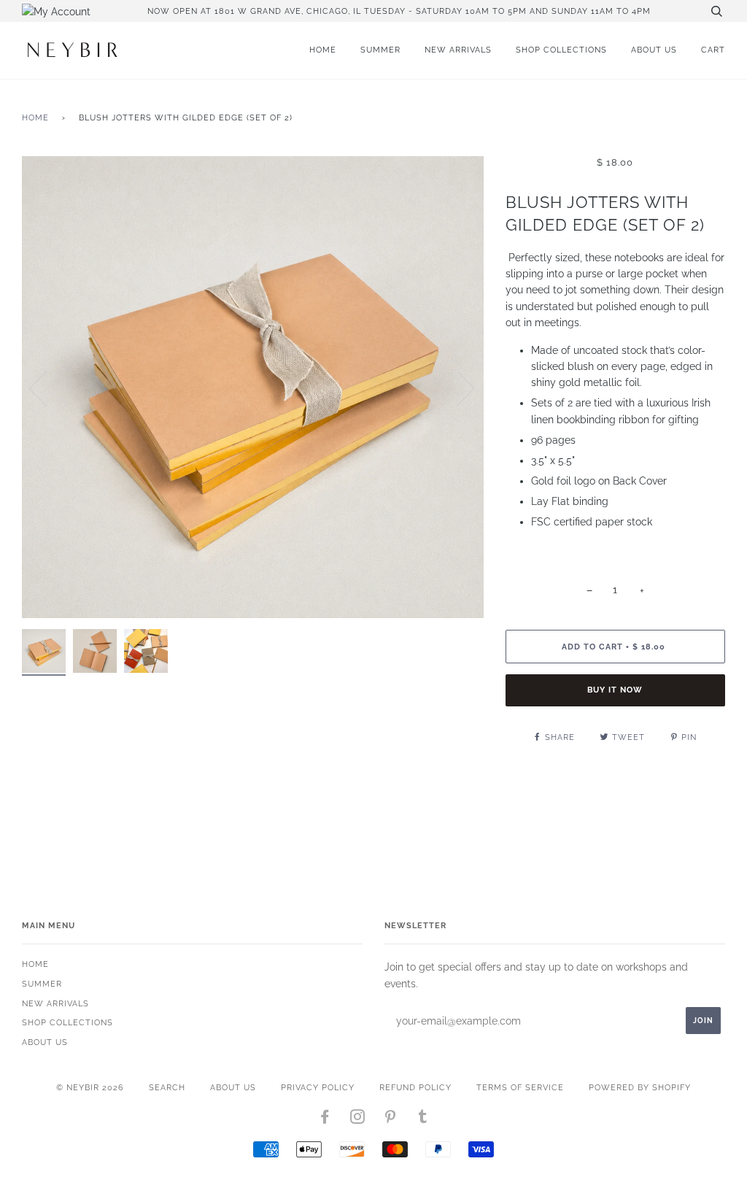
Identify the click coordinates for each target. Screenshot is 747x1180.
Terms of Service (520, 1087)
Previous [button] (46, 387)
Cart (713, 50)
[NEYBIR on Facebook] (325, 1119)
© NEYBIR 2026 (90, 1087)
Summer (380, 50)
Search (167, 1087)
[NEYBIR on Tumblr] (423, 1119)
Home (322, 50)
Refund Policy (415, 1087)
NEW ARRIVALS (458, 50)
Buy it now (615, 690)
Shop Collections (561, 50)
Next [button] (457, 387)
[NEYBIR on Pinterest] (390, 1119)
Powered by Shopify (640, 1087)
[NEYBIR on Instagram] (357, 1119)
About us (654, 50)
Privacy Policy (318, 1087)
